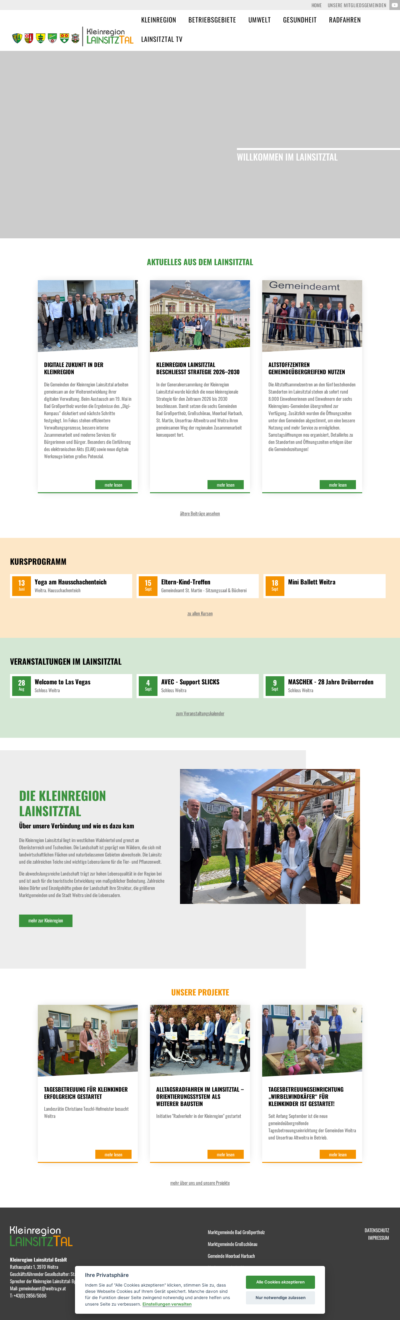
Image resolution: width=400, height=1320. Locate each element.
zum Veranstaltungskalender (200, 713)
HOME (317, 5)
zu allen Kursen (200, 613)
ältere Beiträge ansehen (200, 513)
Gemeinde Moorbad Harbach (231, 1255)
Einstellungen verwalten (167, 1304)
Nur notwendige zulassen (281, 1297)
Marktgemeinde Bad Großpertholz (236, 1231)
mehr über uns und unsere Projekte (200, 1182)
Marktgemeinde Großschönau (233, 1243)
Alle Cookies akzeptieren (280, 1281)
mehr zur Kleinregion (45, 920)
